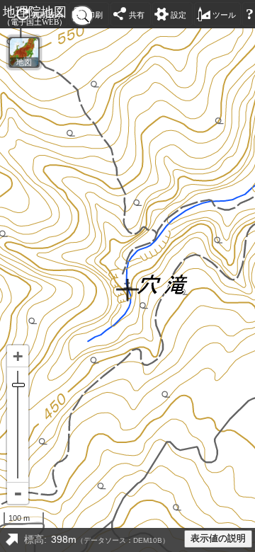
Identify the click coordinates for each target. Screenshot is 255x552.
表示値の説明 (218, 539)
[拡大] (17, 356)
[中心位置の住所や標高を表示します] (11, 540)
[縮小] (17, 493)
